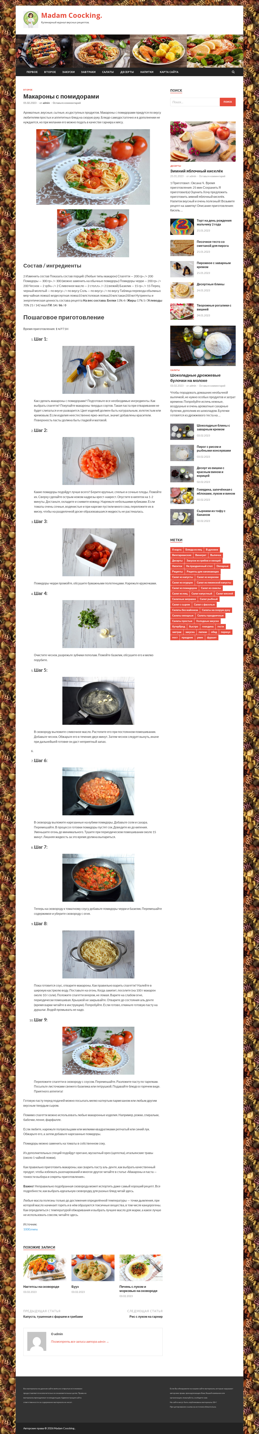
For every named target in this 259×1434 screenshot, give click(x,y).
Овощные (222, 566)
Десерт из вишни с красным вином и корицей (210, 472)
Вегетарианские (181, 555)
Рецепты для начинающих (203, 571)
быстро (193, 626)
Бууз (75, 1287)
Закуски (68, 71)
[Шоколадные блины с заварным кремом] (182, 438)
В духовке (212, 549)
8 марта (176, 549)
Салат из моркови (208, 577)
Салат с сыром (181, 604)
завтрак (176, 631)
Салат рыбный (209, 598)
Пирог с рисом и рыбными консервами (214, 448)
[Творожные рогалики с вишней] (182, 318)
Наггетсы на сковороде (41, 1287)
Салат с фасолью (204, 604)
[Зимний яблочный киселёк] (203, 162)
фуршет (212, 637)
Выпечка (215, 555)
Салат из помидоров (184, 588)
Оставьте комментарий (67, 102)
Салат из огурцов (182, 582)
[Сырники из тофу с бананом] (182, 524)
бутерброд (178, 626)
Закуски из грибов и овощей (204, 560)
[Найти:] (203, 102)
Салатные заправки (184, 598)
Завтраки (88, 71)
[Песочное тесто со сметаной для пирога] (182, 255)
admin (46, 102)
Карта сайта (169, 71)
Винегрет (200, 555)
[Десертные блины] (182, 297)
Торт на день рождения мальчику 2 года (214, 222)
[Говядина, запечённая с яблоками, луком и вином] (182, 503)
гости (220, 626)
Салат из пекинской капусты (214, 582)
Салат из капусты (182, 577)
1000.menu (30, 1229)
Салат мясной (224, 593)
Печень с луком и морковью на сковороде (138, 1289)
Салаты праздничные (210, 615)
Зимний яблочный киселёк (196, 170)
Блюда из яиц (193, 549)
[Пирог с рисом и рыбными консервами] (182, 460)
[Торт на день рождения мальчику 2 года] (182, 233)
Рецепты (177, 571)
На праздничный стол (199, 566)
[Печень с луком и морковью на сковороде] (141, 1282)
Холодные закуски (207, 620)
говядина (207, 626)
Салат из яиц (180, 593)
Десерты (127, 71)
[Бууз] (93, 1282)
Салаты (108, 71)
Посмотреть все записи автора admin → (80, 1341)
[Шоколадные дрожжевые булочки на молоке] (203, 366)
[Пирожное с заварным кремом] (182, 276)
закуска (190, 631)
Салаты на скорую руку (216, 609)
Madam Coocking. (71, 15)
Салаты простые (182, 620)
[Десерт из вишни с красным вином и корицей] (182, 481)
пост (175, 637)
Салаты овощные (182, 615)
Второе (50, 71)
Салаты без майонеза (185, 609)
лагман (203, 631)
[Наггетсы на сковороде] (45, 1282)
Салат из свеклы (211, 588)
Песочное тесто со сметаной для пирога (213, 243)
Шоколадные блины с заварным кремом (213, 427)
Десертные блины (210, 284)
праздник (187, 637)
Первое (32, 71)
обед (214, 631)
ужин (200, 637)
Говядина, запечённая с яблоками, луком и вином (216, 491)
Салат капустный (202, 593)
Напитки (146, 71)
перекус (226, 631)
